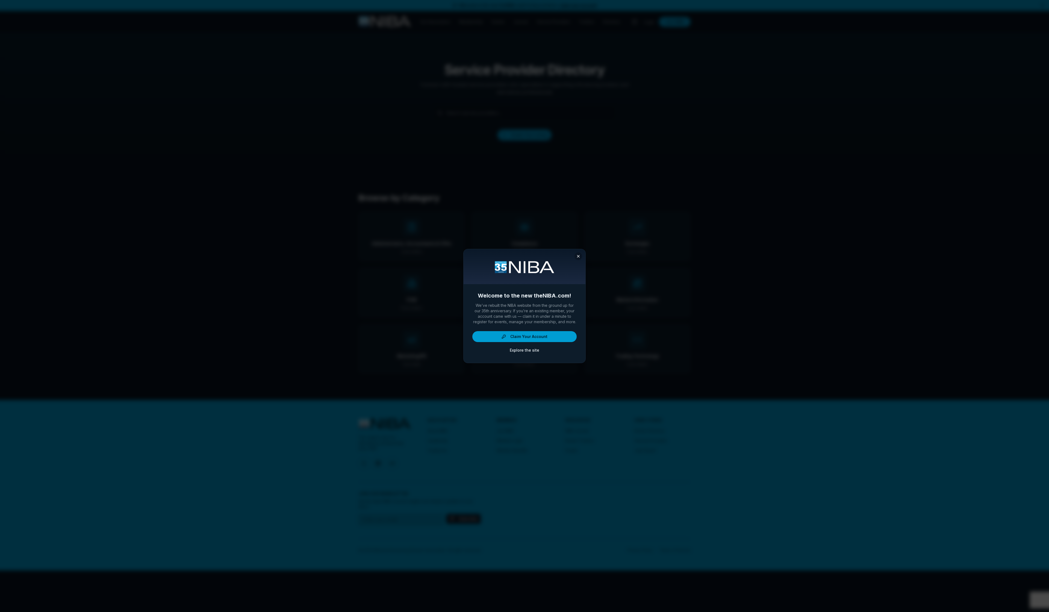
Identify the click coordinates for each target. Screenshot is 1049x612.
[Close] (578, 256)
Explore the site (524, 350)
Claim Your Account (528, 336)
